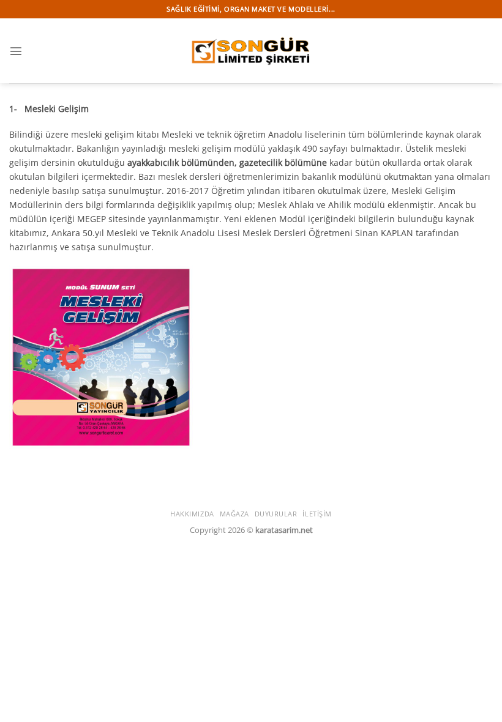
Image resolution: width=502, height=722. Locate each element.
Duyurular (276, 513)
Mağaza (234, 513)
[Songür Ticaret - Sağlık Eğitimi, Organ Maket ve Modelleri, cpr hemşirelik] (251, 50)
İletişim (316, 513)
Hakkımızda (192, 513)
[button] (16, 51)
